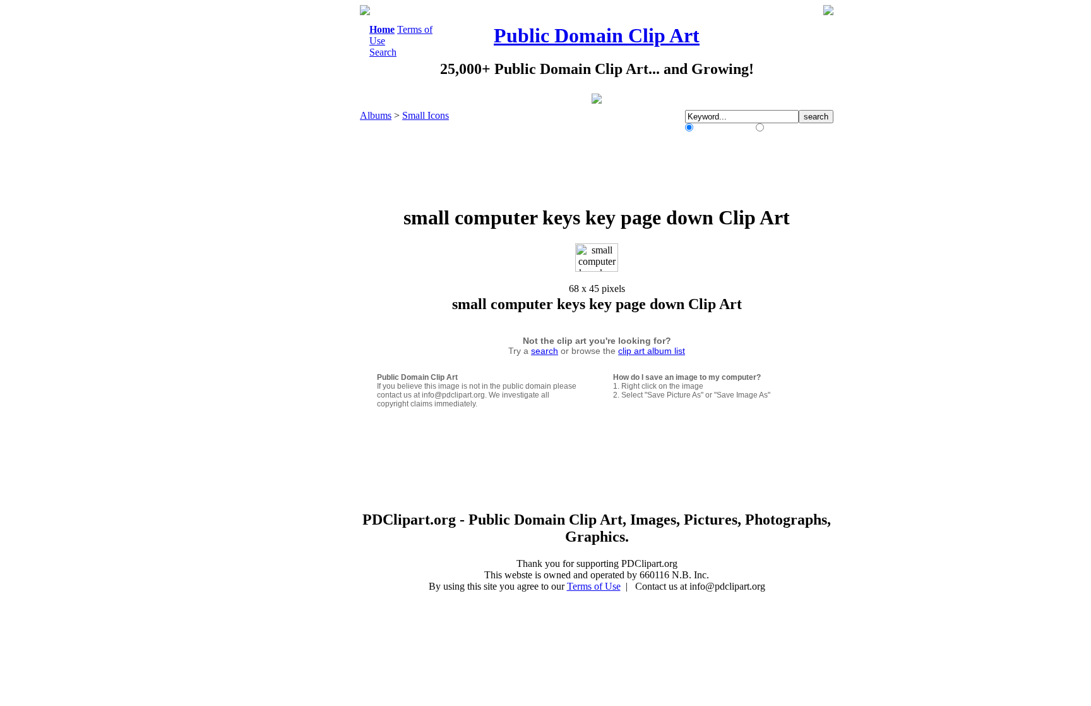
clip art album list (651, 351)
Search (382, 52)
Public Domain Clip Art (597, 35)
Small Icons (425, 115)
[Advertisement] (308, 194)
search (544, 351)
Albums (375, 115)
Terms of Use (594, 586)
